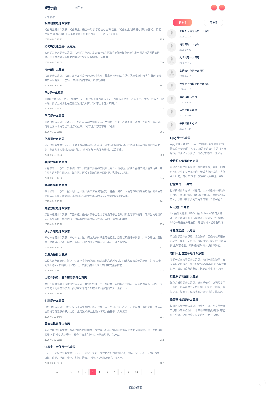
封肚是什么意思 (54, 300)
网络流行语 (135, 387)
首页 (47, 17)
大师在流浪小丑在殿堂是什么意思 (66, 277)
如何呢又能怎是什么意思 (60, 46)
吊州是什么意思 (54, 69)
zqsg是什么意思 (180, 138)
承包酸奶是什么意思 (182, 230)
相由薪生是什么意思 (57, 23)
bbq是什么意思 (179, 207)
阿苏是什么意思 (54, 139)
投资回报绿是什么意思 (184, 299)
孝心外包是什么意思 (57, 231)
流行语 (51, 7)
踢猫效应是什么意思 (57, 208)
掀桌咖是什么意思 (56, 185)
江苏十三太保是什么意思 (60, 347)
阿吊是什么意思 (54, 115)
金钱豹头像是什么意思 (184, 161)
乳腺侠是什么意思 (56, 162)
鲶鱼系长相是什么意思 (184, 276)
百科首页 (78, 7)
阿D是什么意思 (54, 92)
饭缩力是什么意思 (56, 254)
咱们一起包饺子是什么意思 (187, 253)
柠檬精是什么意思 (181, 184)
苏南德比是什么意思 (57, 324)
